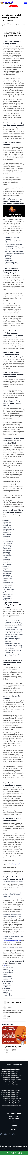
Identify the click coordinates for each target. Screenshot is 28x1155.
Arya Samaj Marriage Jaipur (10, 1084)
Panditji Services (14, 1118)
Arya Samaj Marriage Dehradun (11, 1105)
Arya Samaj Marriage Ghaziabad (11, 1075)
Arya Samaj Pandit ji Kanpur (13, 1047)
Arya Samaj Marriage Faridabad (11, 1098)
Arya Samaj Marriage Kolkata (10, 1103)
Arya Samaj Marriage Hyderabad (11, 1092)
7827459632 (6, 1019)
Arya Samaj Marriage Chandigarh (12, 1101)
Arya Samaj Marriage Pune (10, 1071)
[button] (3, 1043)
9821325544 (13, 6)
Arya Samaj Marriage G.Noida (10, 1077)
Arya (4, 965)
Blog (14, 1121)
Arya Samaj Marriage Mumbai (11, 1069)
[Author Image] (22, 1043)
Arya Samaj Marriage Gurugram (11, 1079)
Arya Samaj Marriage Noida (10, 1096)
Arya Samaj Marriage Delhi (10, 1094)
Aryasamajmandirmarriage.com (12, 940)
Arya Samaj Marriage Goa (9, 1073)
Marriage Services (14, 1116)
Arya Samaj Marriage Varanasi (11, 1082)
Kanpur (14, 1050)
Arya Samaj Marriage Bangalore (11, 1090)
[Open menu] (25, 3)
